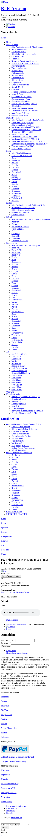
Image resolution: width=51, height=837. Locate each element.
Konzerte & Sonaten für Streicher (25, 63)
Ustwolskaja (17, 342)
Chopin (15, 165)
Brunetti (15, 267)
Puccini (15, 304)
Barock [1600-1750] (20, 134)
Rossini (15, 319)
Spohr (14, 328)
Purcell (14, 307)
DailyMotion (6, 714)
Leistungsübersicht (8, 792)
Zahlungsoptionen (19, 404)
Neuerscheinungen (19, 49)
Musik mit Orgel (18, 443)
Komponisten (11, 243)
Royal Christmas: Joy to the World (15, 592)
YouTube (5, 710)
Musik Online (10, 418)
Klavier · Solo (17, 80)
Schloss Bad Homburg (21, 373)
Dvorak (15, 170)
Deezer (4, 723)
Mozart (14, 181)
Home (3, 38)
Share (8, 629)
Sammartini (16, 321)
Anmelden (10, 624)
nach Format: (17, 375)
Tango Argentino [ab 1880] (23, 146)
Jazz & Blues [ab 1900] (21, 148)
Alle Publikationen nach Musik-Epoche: (28, 120)
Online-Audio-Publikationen (23, 448)
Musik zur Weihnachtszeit (22, 108)
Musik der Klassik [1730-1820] (24, 137)
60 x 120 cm (17, 385)
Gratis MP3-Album (14, 512)
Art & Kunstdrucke (19, 354)
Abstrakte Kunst (18, 366)
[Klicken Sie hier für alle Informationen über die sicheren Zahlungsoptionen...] (15, 752)
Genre (3, 523)
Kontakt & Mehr (13, 394)
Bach (14, 158)
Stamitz (15, 330)
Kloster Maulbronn (19, 370)
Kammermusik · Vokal (21, 99)
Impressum (16, 401)
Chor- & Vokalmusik (20, 85)
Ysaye (14, 349)
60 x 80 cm (16, 382)
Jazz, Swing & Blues (20, 113)
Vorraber (15, 200)
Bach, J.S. (16, 248)
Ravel (14, 314)
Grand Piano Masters (20, 212)
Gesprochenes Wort (20, 115)
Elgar (14, 283)
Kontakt (4, 779)
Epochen (4, 527)
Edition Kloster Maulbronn (23, 210)
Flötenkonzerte (18, 73)
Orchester (15, 233)
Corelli (14, 274)
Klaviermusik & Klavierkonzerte (25, 429)
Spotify (4, 719)
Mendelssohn (17, 179)
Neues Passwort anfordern (17, 653)
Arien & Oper (17, 94)
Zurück (4, 832)
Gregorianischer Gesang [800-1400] (26, 129)
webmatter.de (16, 817)
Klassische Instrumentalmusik (24, 54)
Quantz (15, 184)
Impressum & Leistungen (16, 806)
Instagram (5, 706)
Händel (15, 177)
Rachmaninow (18, 311)
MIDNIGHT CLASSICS (16, 514)
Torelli (14, 337)
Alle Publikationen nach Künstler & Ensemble (31, 219)
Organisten (16, 224)
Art (7, 352)
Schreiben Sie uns (19, 399)
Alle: (3, 825)
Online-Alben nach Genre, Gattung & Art (23, 424)
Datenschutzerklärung (10, 784)
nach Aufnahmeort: (19, 368)
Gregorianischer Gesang (22, 101)
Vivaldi (15, 344)
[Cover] (4, 571)
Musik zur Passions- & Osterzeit (25, 111)
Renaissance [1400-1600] (22, 132)
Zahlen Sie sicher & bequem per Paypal (17, 757)
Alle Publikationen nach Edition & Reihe (28, 205)
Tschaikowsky (17, 198)
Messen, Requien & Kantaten (24, 92)
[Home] (4, 2)
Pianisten (15, 222)
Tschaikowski (17, 340)
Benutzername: (8, 640)
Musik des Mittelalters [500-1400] (25, 127)
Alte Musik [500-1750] (21, 125)
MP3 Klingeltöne (19, 450)
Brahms (15, 163)
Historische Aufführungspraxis (24, 104)
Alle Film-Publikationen (21, 153)
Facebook (5, 697)
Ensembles (16, 236)
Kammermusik (18, 75)
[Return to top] (1, 835)
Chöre (14, 231)
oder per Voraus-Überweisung (13, 761)
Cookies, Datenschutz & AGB (24, 413)
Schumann (16, 191)
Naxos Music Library (10, 728)
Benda (14, 257)
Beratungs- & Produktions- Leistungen (27, 411)
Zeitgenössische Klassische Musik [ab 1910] (30, 144)
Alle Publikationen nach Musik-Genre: (27, 47)
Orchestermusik (18, 56)
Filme (8, 151)
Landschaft (16, 359)
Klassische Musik (19, 52)
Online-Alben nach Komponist (19, 453)
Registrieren (21, 624)
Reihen (9, 203)
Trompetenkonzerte (19, 68)
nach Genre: (17, 356)
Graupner (15, 288)
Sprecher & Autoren (20, 241)
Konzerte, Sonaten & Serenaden (25, 61)
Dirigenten (16, 238)
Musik (14, 361)
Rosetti (14, 186)
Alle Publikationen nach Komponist (26, 245)
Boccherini (16, 262)
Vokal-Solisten (18, 229)
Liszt (14, 297)
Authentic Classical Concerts (23, 207)
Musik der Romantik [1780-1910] (25, 139)
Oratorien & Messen (20, 431)
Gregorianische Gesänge (22, 436)
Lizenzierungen (18, 408)
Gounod (15, 285)
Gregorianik (16, 172)
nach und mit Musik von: (22, 155)
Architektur (16, 363)
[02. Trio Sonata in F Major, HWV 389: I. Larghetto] (10, 627)
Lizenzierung (6, 801)
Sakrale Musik (17, 87)
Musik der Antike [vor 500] (23, 122)
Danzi (14, 276)
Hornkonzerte (17, 70)
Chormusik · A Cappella (22, 96)
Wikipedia (5, 737)
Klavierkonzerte (18, 66)
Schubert (15, 189)
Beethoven (16, 160)
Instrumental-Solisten (20, 226)
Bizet (14, 259)
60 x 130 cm (17, 387)
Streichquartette (18, 78)
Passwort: (6, 643)
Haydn (14, 174)
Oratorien (15, 89)
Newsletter (16, 406)
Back (3, 830)
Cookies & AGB (8, 788)
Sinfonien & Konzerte (21, 427)
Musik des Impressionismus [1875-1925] (28, 141)
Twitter (4, 701)
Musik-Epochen (12, 118)
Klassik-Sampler (18, 106)
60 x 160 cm (17, 389)
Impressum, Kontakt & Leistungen (26, 396)
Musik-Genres (12, 44)
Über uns (10, 392)
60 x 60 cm (16, 380)
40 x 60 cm (16, 378)
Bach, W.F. (16, 252)
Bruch (14, 269)
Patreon (4, 732)
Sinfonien (15, 59)
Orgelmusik (16, 82)
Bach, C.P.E (17, 250)
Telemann (16, 196)
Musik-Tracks (12, 620)
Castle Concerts (18, 215)
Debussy (15, 167)
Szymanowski (17, 193)
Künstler (9, 217)
